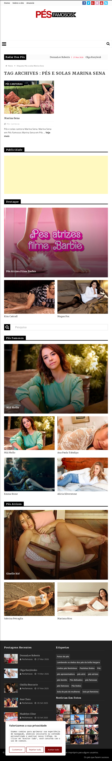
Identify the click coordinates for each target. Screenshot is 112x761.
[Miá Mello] (56, 379)
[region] (35, 738)
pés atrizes (93, 674)
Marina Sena (12, 118)
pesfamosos (27, 659)
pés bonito (62, 680)
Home (7, 3)
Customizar (17, 749)
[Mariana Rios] (82, 599)
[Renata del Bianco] (91, 729)
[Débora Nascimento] (91, 739)
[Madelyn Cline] (11, 717)
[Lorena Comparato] (77, 729)
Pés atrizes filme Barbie (21, 271)
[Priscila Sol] (77, 719)
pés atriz (81, 674)
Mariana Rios (64, 618)
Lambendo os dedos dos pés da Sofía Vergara (78, 662)
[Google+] (93, 3)
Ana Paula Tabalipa (67, 452)
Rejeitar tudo (35, 749)
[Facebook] (84, 3)
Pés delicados (76, 680)
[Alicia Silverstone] (82, 474)
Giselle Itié (13, 573)
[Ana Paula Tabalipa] (82, 433)
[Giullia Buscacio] (11, 688)
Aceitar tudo (53, 749)
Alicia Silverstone (67, 494)
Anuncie (30, 3)
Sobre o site (18, 3)
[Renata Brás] (91, 719)
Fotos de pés (63, 656)
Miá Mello (12, 407)
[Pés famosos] (56, 15)
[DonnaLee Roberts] (11, 659)
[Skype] (106, 3)
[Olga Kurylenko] (11, 673)
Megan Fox (63, 316)
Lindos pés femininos (67, 668)
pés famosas (91, 680)
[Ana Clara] (11, 702)
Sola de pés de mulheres (68, 691)
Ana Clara (25, 699)
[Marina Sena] (29, 97)
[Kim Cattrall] (29, 297)
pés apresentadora (66, 674)
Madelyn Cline (28, 713)
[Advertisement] (56, 31)
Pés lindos (76, 686)
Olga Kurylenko (64, 57)
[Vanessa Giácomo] (77, 739)
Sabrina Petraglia (13, 618)
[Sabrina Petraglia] (29, 599)
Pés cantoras (14, 83)
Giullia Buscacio (97, 57)
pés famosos (63, 686)
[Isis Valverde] (63, 719)
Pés (99, 668)
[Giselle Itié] (56, 545)
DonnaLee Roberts (30, 57)
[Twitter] (88, 3)
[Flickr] (97, 3)
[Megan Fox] (82, 297)
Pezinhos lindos (87, 668)
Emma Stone (11, 494)
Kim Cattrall (11, 316)
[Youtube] (101, 3)
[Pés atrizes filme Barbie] (56, 242)
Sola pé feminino (90, 691)
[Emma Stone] (29, 474)
